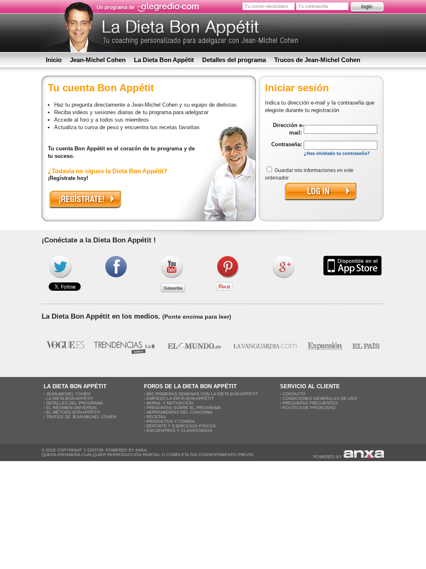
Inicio (54, 59)
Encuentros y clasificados (179, 430)
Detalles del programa (234, 59)
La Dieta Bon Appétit (164, 59)
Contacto (293, 394)
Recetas (156, 416)
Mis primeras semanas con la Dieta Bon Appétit (202, 394)
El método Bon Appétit (73, 412)
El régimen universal (72, 407)
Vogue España (65, 345)
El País (366, 345)
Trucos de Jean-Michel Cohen (317, 59)
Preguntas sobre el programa (183, 407)
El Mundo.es (194, 345)
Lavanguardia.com (264, 345)
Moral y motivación (169, 403)
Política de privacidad (308, 407)
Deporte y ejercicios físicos (181, 426)
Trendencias (125, 345)
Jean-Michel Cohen (98, 59)
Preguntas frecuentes (310, 403)
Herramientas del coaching (179, 412)
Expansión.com (324, 345)
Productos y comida (170, 421)
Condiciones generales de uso (319, 398)
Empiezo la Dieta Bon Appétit (180, 398)
